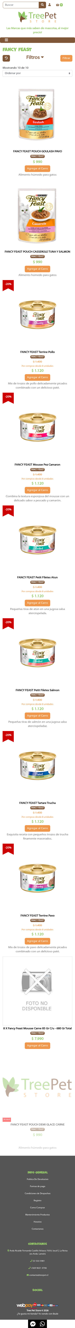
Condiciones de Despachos (37, 1194)
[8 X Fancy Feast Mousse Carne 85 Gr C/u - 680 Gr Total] (37, 991)
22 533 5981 (38, 1261)
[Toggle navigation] (6, 40)
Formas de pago (37, 1186)
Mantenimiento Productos (37, 1215)
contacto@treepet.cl (38, 1275)
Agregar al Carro (37, 168)
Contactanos (37, 1229)
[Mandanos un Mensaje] (33, 1324)
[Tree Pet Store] (37, 17)
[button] (35, 58)
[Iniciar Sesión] (49, 5)
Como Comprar (37, 1208)
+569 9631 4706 (39, 1268)
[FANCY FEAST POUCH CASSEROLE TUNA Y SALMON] (37, 214)
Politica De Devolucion (37, 1179)
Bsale (55, 1314)
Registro (37, 1201)
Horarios (38, 1222)
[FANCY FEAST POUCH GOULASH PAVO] (37, 114)
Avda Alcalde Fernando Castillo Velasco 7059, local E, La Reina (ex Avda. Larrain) (38, 1252)
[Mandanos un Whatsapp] (42, 1324)
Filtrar (66, 58)
